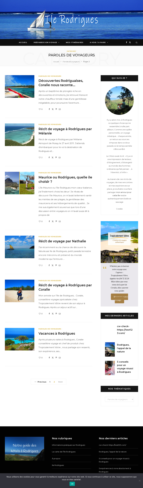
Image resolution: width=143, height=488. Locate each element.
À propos (56, 458)
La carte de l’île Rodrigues (63, 452)
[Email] (60, 109)
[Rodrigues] (72, 19)
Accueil (23, 42)
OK (72, 484)
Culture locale (79, 49)
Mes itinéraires (74, 42)
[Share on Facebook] (49, 109)
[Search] (137, 42)
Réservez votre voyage (121, 298)
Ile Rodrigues (58, 465)
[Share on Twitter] (53, 109)
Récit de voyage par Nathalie (62, 241)
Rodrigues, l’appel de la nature (124, 348)
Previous (42, 382)
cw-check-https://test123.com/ (125, 329)
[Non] (139, 480)
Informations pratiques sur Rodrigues (68, 445)
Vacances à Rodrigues (57, 333)
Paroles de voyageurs (52, 49)
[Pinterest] (56, 109)
